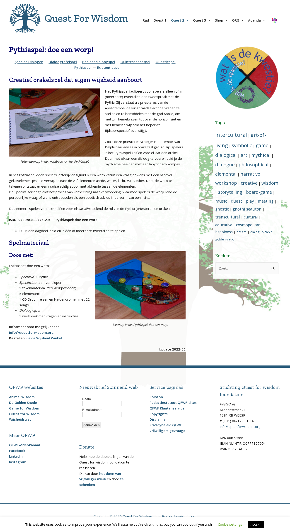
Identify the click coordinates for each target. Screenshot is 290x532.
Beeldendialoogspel (98, 61)
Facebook (17, 450)
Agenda (254, 20)
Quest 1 (160, 20)
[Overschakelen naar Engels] (274, 18)
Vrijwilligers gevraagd (167, 430)
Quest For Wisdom (86, 18)
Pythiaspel (83, 67)
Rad (146, 20)
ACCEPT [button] (256, 524)
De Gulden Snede (23, 402)
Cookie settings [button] (230, 524)
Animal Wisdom (22, 397)
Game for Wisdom (24, 408)
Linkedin (16, 456)
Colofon (156, 397)
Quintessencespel (135, 61)
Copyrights (159, 414)
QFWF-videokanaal (24, 445)
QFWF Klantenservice (167, 408)
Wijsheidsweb (20, 419)
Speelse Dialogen (29, 61)
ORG (235, 20)
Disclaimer (158, 419)
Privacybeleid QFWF (166, 425)
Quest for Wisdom (24, 414)
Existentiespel (108, 67)
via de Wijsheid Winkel (44, 338)
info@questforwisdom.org (240, 426)
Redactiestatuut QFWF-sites (173, 402)
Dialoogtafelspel (63, 61)
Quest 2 (177, 20)
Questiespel (166, 61)
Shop (219, 20)
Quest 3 (199, 20)
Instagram (17, 462)
